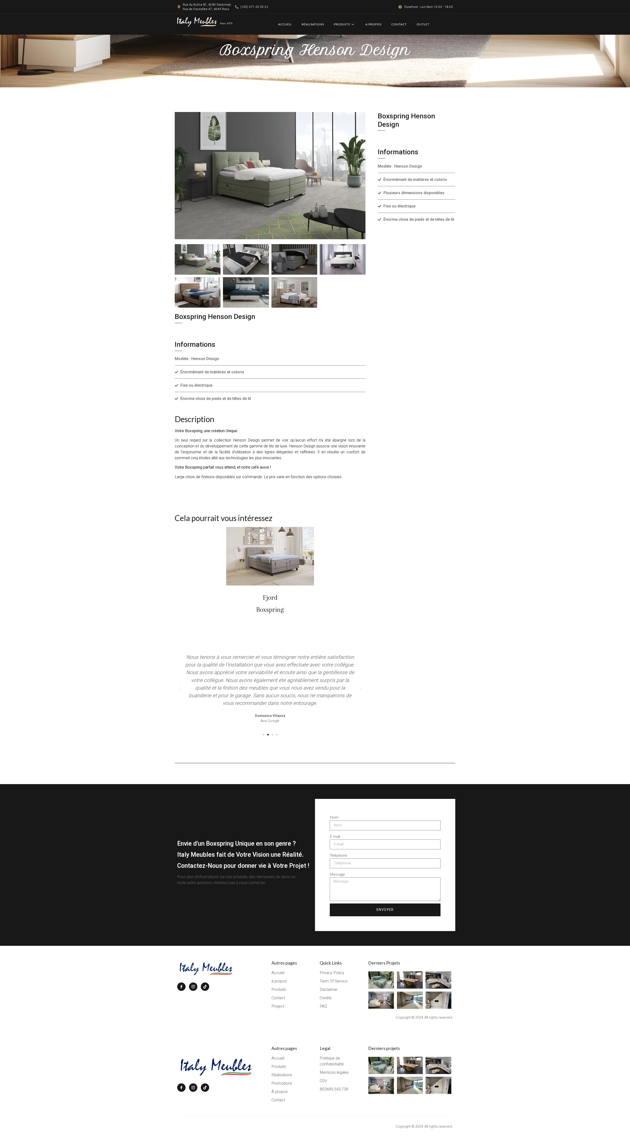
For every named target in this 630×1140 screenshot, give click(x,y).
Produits (342, 24)
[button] (179, 688)
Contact (399, 24)
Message (337, 874)
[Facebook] (181, 986)
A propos (373, 24)
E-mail (335, 836)
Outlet (423, 24)
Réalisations (313, 24)
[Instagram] (193, 986)
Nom (334, 817)
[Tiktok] (205, 986)
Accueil (285, 24)
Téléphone (338, 855)
